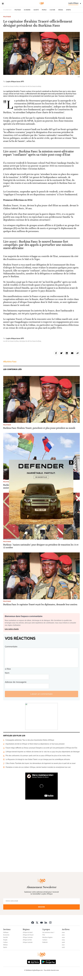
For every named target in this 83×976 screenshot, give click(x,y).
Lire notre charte (12, 629)
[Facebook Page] (32, 922)
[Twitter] (37, 922)
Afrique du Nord (27, 932)
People (44, 10)
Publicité (45, 942)
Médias (60, 10)
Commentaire (11, 646)
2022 (63, 932)
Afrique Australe (27, 942)
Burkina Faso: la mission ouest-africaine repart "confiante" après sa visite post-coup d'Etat (38, 153)
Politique (18, 10)
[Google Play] (48, 962)
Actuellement (7, 10)
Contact (44, 940)
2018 (63, 942)
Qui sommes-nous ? (48, 932)
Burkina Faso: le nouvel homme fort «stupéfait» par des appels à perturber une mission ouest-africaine (38, 245)
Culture (52, 10)
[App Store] (33, 962)
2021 (63, 935)
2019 (63, 940)
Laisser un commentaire (41, 694)
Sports (68, 10)
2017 (63, 945)
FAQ (43, 935)
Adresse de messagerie (15, 682)
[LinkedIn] (46, 922)
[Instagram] (50, 922)
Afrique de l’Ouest (28, 935)
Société (36, 10)
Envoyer (41, 907)
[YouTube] (41, 922)
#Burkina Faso (9, 361)
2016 (63, 947)
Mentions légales (47, 937)
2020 (63, 937)
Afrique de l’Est (27, 940)
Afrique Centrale (28, 937)
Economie (27, 10)
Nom (7, 673)
